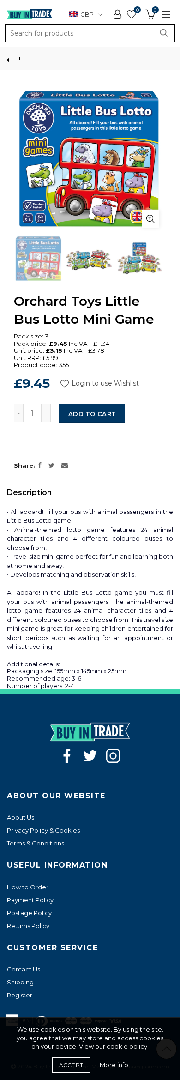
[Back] (13, 58)
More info (114, 1064)
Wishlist (137, 10)
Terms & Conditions (35, 843)
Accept (71, 1065)
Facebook (67, 756)
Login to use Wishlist (104, 383)
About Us (20, 817)
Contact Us (23, 969)
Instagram (113, 756)
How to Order (27, 887)
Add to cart (92, 413)
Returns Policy (28, 925)
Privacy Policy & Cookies (43, 830)
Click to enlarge (150, 219)
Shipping (20, 982)
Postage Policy (29, 913)
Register (19, 995)
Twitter (90, 756)
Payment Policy (30, 900)
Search (166, 33)
